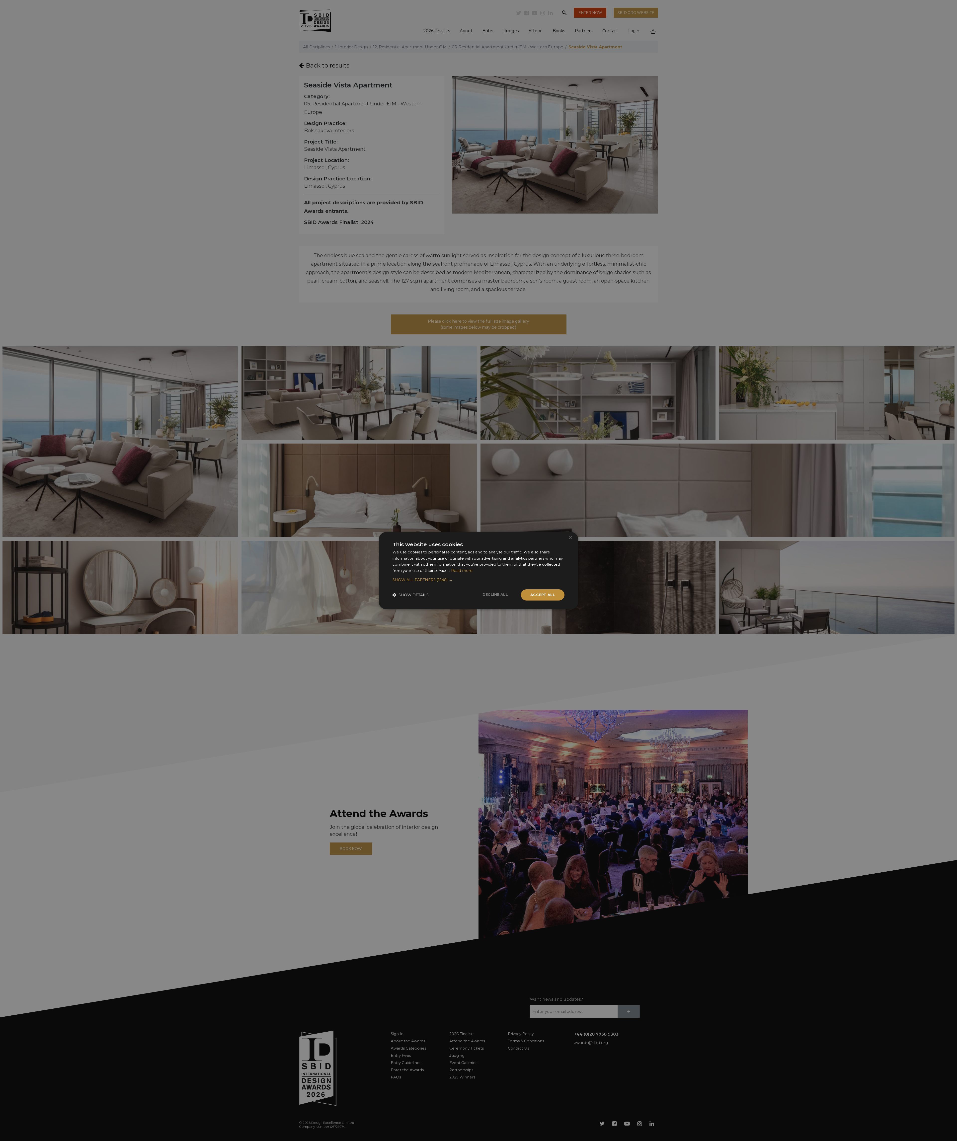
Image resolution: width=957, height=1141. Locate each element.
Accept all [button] (542, 595)
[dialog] (478, 570)
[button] (478, 580)
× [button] (570, 537)
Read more (462, 570)
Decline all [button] (495, 594)
